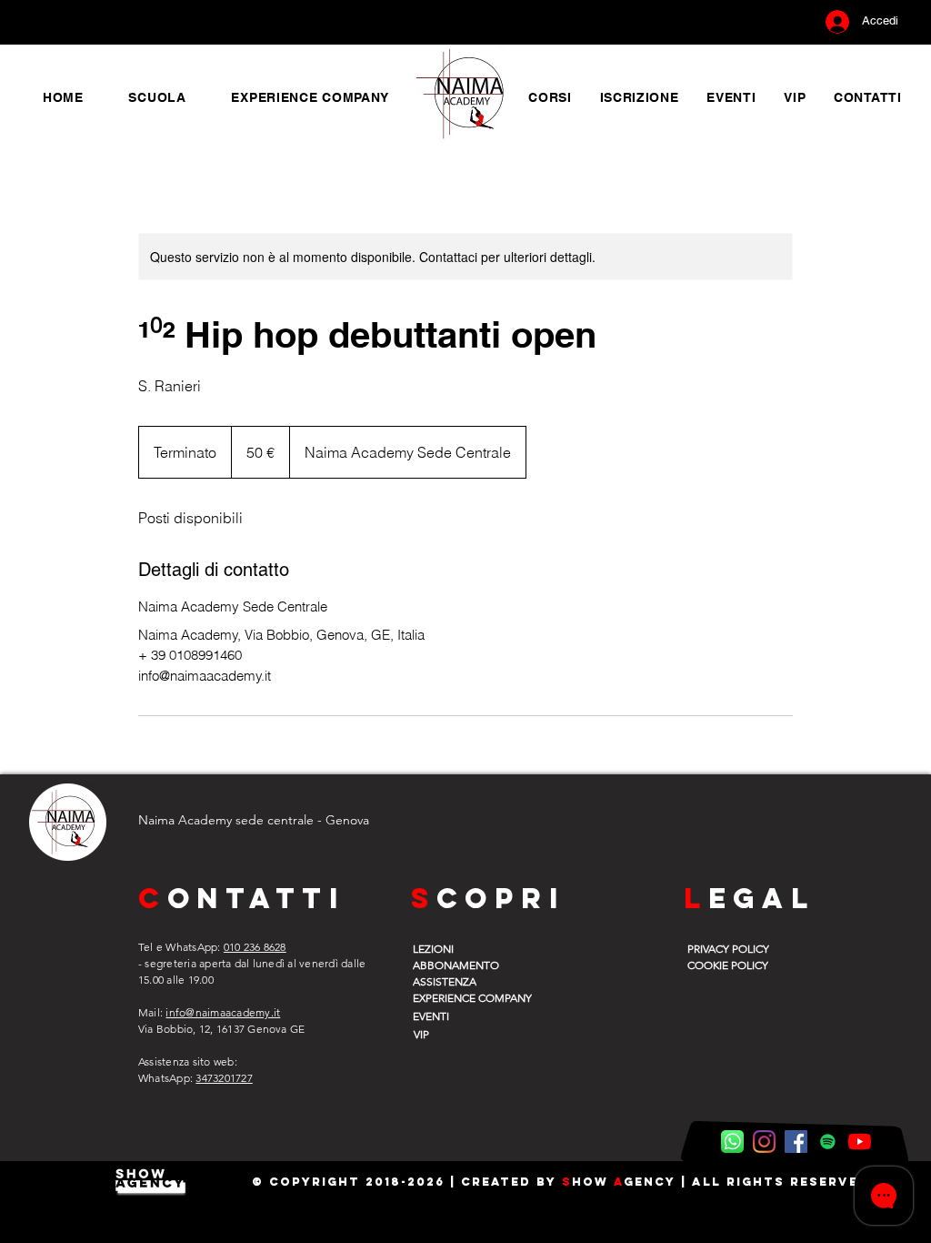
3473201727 (223, 1078)
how (593, 1181)
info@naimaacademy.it (222, 1012)
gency (650, 1181)
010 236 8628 (255, 947)
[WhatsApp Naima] (732, 1141)
